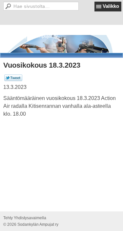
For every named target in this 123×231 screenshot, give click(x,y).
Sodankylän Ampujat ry (33, 36)
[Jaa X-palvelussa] (13, 79)
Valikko (111, 6)
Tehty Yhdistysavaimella (24, 218)
